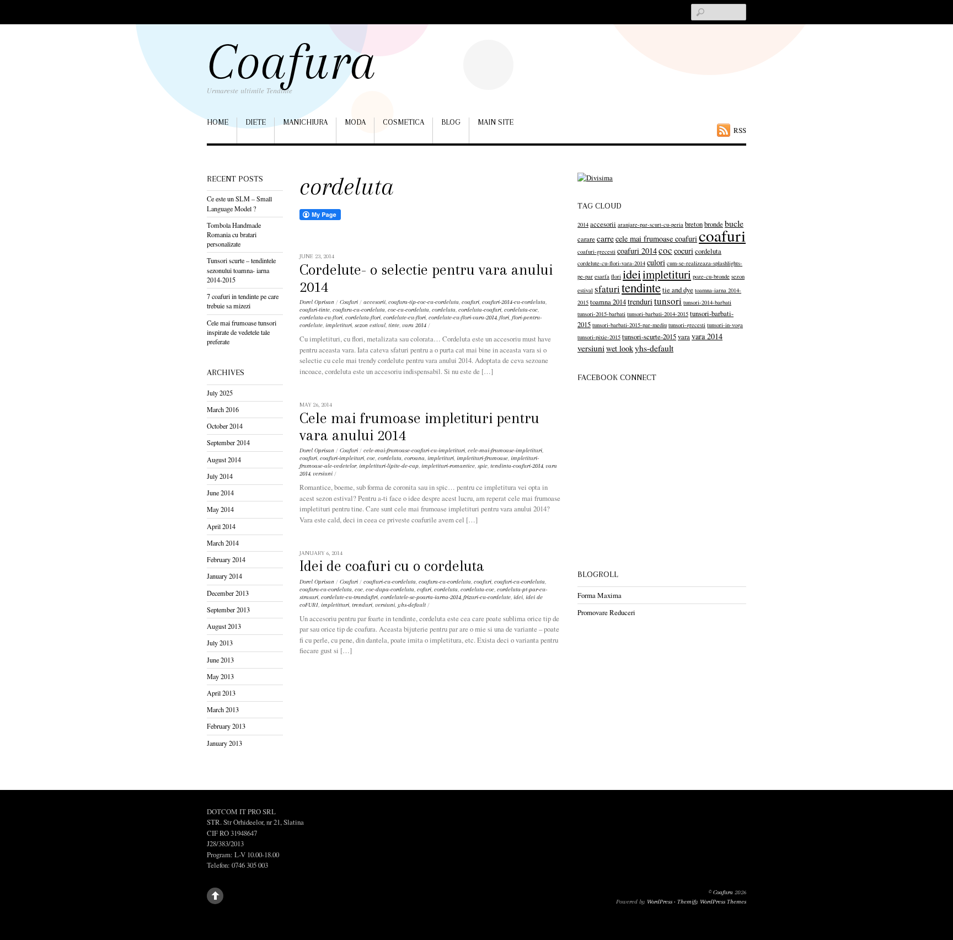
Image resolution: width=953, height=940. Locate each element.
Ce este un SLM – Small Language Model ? (239, 203)
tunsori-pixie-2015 (598, 337)
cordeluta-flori (363, 317)
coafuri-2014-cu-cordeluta (513, 302)
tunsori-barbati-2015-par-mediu (629, 325)
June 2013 (220, 659)
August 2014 (224, 459)
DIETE (255, 122)
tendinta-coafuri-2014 (516, 465)
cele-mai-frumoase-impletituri (505, 450)
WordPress (659, 901)
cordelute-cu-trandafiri (349, 597)
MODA (355, 122)
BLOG (451, 122)
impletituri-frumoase (482, 458)
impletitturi (335, 604)
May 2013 (220, 676)
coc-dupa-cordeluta (390, 589)
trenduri (362, 604)
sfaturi (607, 288)
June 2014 (220, 492)
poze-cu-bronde (711, 276)
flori (504, 317)
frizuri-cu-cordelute (487, 597)
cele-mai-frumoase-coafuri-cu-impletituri (414, 450)
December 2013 (228, 593)
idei (518, 597)
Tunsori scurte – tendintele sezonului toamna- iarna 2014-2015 (241, 270)
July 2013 (220, 642)
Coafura (723, 892)
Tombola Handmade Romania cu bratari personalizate (234, 234)
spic (483, 465)
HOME (217, 122)
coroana (414, 458)
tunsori (668, 301)
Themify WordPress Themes (711, 901)
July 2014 (220, 476)
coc (371, 458)
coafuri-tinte (314, 309)
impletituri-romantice (448, 465)
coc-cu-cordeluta (408, 309)
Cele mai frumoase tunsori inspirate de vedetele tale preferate (241, 332)
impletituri (338, 325)
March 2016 (223, 409)
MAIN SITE (495, 122)
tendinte (641, 287)
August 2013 (224, 626)
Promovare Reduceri (606, 612)
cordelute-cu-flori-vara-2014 (462, 317)
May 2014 (220, 509)
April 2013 (221, 692)
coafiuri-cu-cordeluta (389, 581)
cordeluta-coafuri (479, 309)
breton (694, 224)
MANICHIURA (305, 122)
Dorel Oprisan (316, 302)
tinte (393, 325)
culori (656, 262)
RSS (740, 130)
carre (605, 238)
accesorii (374, 302)
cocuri (683, 250)
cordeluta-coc (521, 309)
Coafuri (349, 302)
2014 (582, 224)
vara (684, 336)
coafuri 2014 (637, 250)
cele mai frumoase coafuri (656, 238)
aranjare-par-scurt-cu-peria (650, 224)
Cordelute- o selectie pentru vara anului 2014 (426, 278)
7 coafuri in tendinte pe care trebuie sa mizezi (243, 301)
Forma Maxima (599, 595)
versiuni (323, 473)
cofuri (424, 589)
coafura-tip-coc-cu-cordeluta (423, 302)
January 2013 (224, 743)
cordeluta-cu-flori (320, 317)
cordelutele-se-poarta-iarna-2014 (421, 597)
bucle (734, 223)
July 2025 (220, 392)
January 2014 (224, 576)
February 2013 (226, 726)
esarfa (602, 276)
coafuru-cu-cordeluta (359, 309)
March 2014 (223, 542)
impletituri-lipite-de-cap (389, 465)
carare (586, 239)
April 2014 (221, 526)
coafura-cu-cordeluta (445, 581)
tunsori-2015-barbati (601, 314)
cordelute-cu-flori (404, 317)
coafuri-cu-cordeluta (519, 581)
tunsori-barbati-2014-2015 (657, 314)
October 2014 (225, 425)
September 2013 (228, 609)
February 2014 (226, 559)
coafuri (470, 302)
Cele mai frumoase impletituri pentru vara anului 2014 (419, 426)
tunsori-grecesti (686, 325)
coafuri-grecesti (596, 251)
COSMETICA (403, 122)
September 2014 (228, 442)
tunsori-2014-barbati (707, 302)
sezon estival (370, 325)
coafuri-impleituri (342, 458)
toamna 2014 (608, 302)
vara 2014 (414, 325)
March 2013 (223, 709)
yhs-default (412, 604)
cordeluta (444, 309)
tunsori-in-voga (725, 325)
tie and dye (677, 290)
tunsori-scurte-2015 (649, 336)
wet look (619, 348)
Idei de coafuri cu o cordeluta (391, 566)
